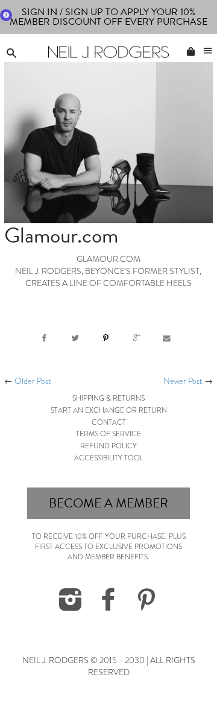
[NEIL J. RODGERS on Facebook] (108, 606)
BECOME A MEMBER (108, 503)
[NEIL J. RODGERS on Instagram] (70, 606)
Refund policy (108, 446)
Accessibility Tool (108, 458)
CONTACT (109, 422)
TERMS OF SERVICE (108, 434)
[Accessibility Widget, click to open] (6, 15)
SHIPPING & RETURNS (108, 398)
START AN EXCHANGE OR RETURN (109, 410)
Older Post (32, 381)
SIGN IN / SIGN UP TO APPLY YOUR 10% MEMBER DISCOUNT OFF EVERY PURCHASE (108, 17)
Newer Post (183, 381)
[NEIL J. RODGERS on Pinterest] (146, 606)
